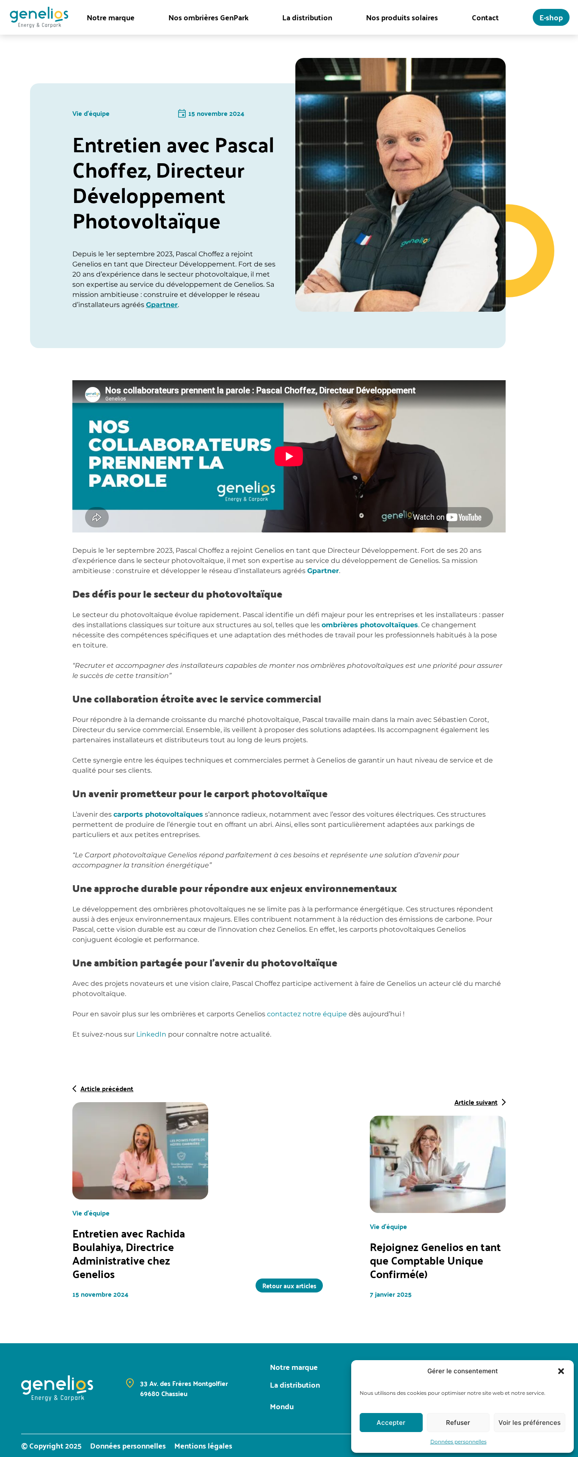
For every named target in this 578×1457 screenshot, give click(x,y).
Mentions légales (203, 1445)
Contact (485, 17)
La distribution (307, 17)
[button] (561, 1371)
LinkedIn (151, 1034)
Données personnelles (458, 1441)
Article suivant (476, 1102)
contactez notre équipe (307, 1014)
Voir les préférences (529, 1423)
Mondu (282, 1406)
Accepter (391, 1423)
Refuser (458, 1423)
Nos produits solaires (402, 17)
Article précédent (106, 1089)
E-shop (551, 17)
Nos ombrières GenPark (208, 17)
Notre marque (111, 17)
